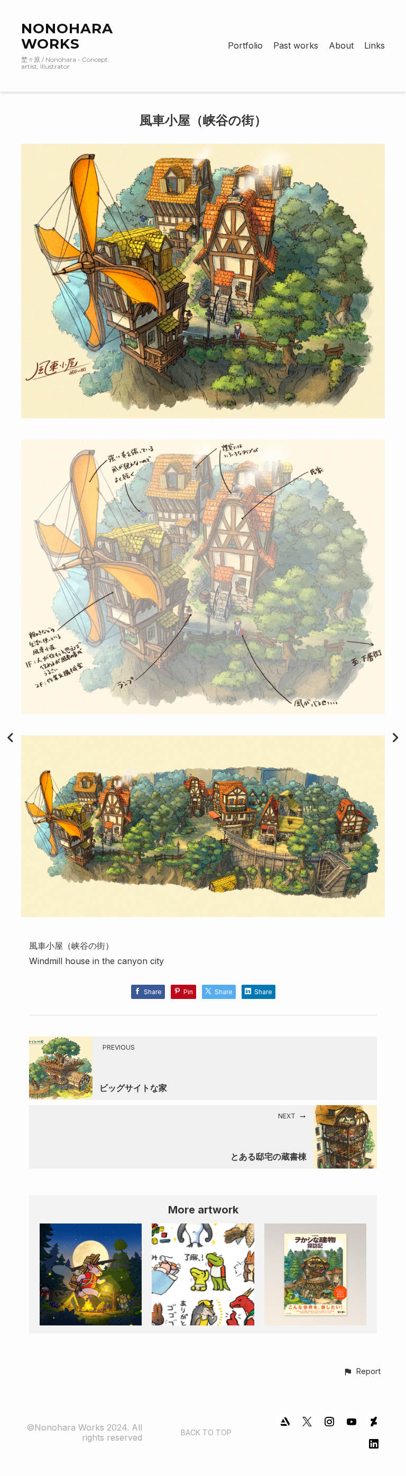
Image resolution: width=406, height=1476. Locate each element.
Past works (295, 46)
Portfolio (245, 46)
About (341, 46)
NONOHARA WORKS (67, 36)
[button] (362, 1372)
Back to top (206, 1432)
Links (374, 46)
